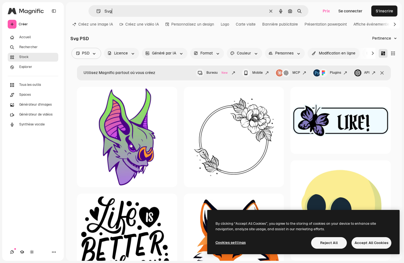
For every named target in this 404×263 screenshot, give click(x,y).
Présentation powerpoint (326, 24)
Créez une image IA (95, 24)
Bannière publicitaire (280, 24)
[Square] (393, 53)
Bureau (217, 72)
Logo (225, 24)
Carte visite (246, 24)
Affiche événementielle (373, 24)
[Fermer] (382, 73)
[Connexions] (12, 252)
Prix (326, 11)
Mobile (257, 72)
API (366, 72)
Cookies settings (230, 242)
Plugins (335, 72)
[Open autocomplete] (96, 11)
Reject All (329, 242)
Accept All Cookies (371, 242)
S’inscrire (384, 11)
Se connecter (350, 11)
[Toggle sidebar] (53, 11)
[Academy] (22, 252)
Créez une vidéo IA (142, 24)
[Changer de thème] (31, 252)
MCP (296, 72)
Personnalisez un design (192, 24)
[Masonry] (383, 53)
